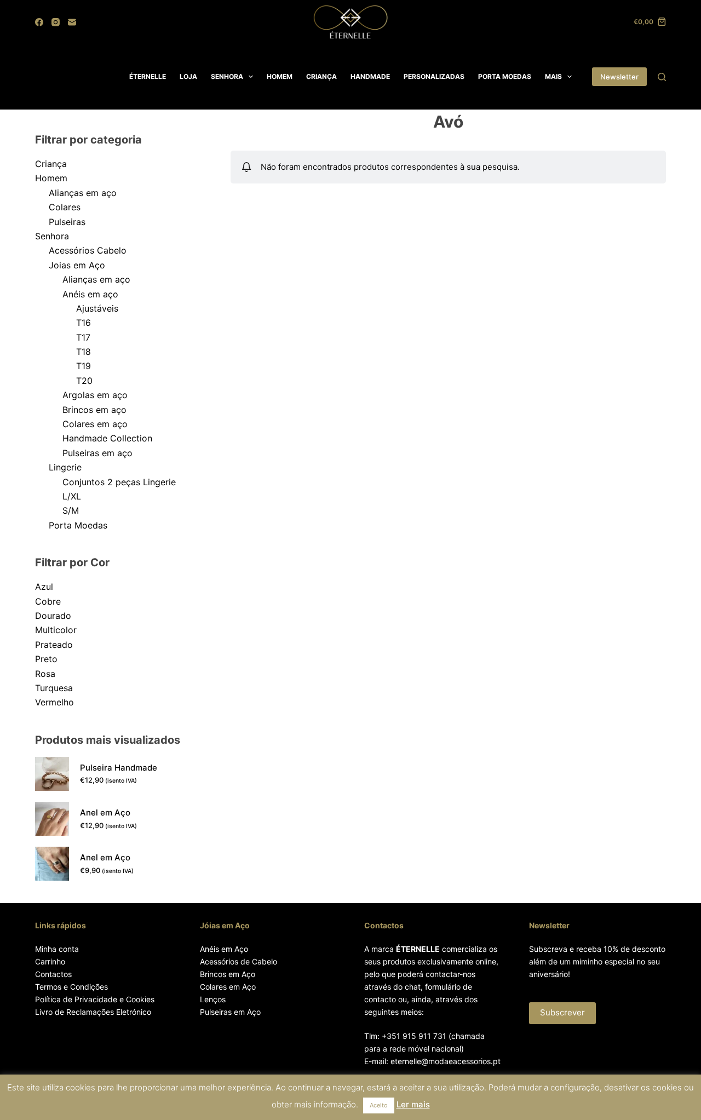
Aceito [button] (379, 1105)
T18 (83, 351)
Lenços (213, 999)
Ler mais (413, 1104)
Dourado (53, 615)
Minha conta (57, 949)
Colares (65, 207)
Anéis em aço (90, 294)
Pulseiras (67, 221)
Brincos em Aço (227, 974)
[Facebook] (39, 22)
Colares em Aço (228, 986)
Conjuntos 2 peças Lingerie (119, 481)
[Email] (72, 22)
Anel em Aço (105, 812)
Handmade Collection (107, 438)
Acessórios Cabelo (88, 250)
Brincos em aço (94, 409)
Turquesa (54, 687)
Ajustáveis (97, 308)
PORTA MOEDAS (504, 76)
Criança (51, 163)
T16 (83, 322)
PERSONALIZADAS (434, 76)
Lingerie (65, 467)
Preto (46, 658)
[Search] (662, 77)
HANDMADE (370, 76)
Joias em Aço (77, 265)
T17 (83, 337)
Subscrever (562, 1012)
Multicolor (56, 629)
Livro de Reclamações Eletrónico (93, 1011)
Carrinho (50, 961)
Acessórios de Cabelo (238, 961)
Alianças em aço (83, 192)
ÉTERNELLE (147, 76)
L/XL (71, 496)
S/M (70, 510)
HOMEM (279, 76)
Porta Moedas (78, 525)
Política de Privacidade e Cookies (94, 999)
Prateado (54, 644)
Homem (51, 178)
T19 (83, 365)
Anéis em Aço (224, 949)
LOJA (188, 76)
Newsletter (619, 76)
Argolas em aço (95, 394)
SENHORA (227, 76)
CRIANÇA (321, 76)
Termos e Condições (71, 986)
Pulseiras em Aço (230, 1011)
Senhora (52, 236)
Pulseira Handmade (118, 767)
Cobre (48, 601)
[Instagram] (55, 22)
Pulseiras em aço (97, 452)
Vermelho (54, 702)
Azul (44, 586)
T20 (84, 380)
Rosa (45, 673)
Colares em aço (95, 423)
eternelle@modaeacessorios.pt (445, 1061)
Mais (553, 76)
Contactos (53, 974)
